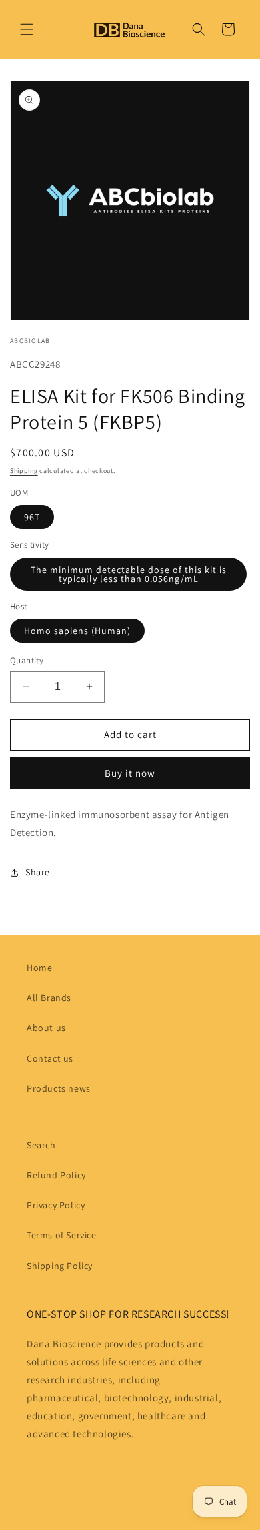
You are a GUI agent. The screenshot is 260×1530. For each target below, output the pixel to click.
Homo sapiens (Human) (77, 631)
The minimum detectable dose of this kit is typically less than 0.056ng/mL (129, 574)
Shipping (24, 470)
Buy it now (130, 773)
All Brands (49, 998)
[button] (26, 29)
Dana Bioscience (144, 1519)
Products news (59, 1088)
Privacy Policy (56, 1205)
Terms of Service (62, 1235)
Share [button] (37, 872)
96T (32, 517)
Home (39, 968)
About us (46, 1028)
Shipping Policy (60, 1266)
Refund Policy (56, 1175)
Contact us (50, 1058)
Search (41, 1145)
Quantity (26, 660)
